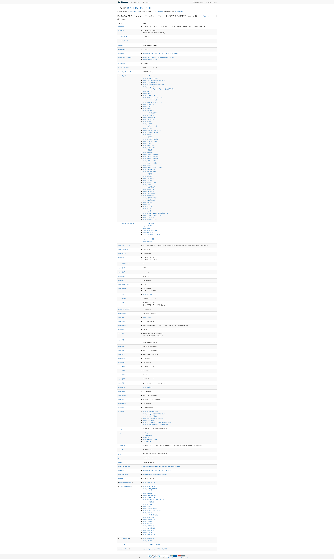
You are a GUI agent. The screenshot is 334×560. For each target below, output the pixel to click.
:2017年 (147, 202)
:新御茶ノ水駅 (149, 148)
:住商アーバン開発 (150, 126)
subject (121, 411)
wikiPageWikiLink (123, 76)
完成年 (121, 268)
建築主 (121, 294)
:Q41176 (147, 441)
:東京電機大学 (149, 169)
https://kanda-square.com (150, 59)
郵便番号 (122, 391)
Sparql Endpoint (212, 2)
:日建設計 (147, 150)
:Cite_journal (149, 224)
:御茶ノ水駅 (148, 145)
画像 (121, 340)
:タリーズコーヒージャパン (152, 102)
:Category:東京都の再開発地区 (153, 84)
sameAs (122, 545)
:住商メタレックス (150, 219)
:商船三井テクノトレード (152, 130)
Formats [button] (147, 2)
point (121, 429)
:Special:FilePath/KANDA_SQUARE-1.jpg (157, 470)
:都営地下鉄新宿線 (150, 198)
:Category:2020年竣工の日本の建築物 (155, 213)
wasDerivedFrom (124, 466)
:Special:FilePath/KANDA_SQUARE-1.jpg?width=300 (160, 53)
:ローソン (147, 108)
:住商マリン (148, 217)
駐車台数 (122, 403)
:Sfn (146, 228)
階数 (121, 399)
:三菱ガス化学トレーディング (153, 215)
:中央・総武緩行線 (150, 113)
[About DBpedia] (122, 2)
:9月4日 (147, 211)
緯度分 (121, 371)
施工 (121, 317)
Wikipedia (155, 558)
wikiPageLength (123, 68)
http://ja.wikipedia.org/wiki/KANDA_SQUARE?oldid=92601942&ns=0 (161, 466)
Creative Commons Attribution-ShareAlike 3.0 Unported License (181, 558)
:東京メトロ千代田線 (151, 156)
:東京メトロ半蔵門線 (151, 158)
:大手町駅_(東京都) (150, 132)
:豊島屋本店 (148, 189)
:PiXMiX (147, 491)
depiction (121, 470)
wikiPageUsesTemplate (126, 224)
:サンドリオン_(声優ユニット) (153, 500)
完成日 (121, 272)
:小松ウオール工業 (150, 141)
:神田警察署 (148, 178)
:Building (146, 437)
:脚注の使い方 (149, 232)
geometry (121, 454)
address (121, 30)
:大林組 (147, 135)
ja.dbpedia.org (179, 11)
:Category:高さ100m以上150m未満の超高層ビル (158, 89)
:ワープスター (149, 111)
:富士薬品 (147, 137)
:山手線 (147, 143)
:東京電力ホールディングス (152, 167)
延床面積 (122, 288)
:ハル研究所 (148, 104)
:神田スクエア (149, 482)
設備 (121, 383)
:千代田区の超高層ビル (151, 234)
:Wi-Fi (146, 93)
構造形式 (122, 325)
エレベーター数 (124, 245)
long (120, 462)
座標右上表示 (123, 284)
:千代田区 (147, 128)
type (120, 433)
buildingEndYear (123, 37)
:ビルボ (147, 106)
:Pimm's (147, 493)
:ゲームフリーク (149, 95)
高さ (121, 407)
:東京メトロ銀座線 (150, 163)
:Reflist (147, 226)
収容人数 (122, 253)
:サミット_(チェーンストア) (153, 98)
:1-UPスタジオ (149, 76)
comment (121, 446)
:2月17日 (147, 206)
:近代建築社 (148, 195)
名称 (121, 257)
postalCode (122, 49)
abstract (121, 26)
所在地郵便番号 (124, 309)
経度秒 (121, 366)
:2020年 (147, 204)
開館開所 (122, 395)
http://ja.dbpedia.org (157, 11)
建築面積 (122, 299)
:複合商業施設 (149, 187)
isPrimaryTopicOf (123, 474)
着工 (121, 346)
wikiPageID (122, 63)
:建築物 (147, 241)
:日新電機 (147, 152)
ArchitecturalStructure (134, 11)
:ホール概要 (148, 239)
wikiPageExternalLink (125, 57)
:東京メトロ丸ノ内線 (151, 154)
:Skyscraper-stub (150, 230)
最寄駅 (121, 321)
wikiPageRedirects (125, 482)
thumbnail (121, 53)
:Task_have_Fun (149, 495)
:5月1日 (147, 209)
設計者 (121, 387)
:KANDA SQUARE (151, 545)
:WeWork (147, 91)
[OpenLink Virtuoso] (152, 555)
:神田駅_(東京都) (149, 182)
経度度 (121, 362)
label (120, 450)
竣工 (121, 350)
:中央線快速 (148, 115)
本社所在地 (124, 538)
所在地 (121, 303)
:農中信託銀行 (149, 193)
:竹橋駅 (147, 185)
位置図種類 (123, 249)
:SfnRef (147, 237)
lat (119, 458)
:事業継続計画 (149, 117)
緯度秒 (121, 379)
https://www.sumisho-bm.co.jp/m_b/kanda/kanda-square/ (158, 57)
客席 (121, 280)
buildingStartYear (123, 41)
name (120, 45)
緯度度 (121, 375)
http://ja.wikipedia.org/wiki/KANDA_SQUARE (155, 474)
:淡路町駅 (147, 174)
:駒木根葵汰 (148, 530)
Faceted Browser (199, 2)
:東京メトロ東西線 (150, 161)
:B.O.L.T (147, 532)
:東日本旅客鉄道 (149, 172)
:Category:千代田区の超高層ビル (154, 80)
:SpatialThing (147, 435)
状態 (121, 329)
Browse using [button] (136, 2)
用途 (121, 333)
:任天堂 (147, 121)
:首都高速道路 (149, 200)
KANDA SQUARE (139, 8)
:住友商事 (147, 124)
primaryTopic (123, 549)
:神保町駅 (147, 176)
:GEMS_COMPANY (150, 489)
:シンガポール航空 (150, 100)
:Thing (145, 433)
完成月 (121, 276)
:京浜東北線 (148, 119)
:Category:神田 (149, 87)
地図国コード (123, 264)
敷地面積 (122, 313)
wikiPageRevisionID (124, 72)
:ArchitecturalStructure (150, 439)
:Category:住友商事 (150, 78)
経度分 (121, 358)
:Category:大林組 (150, 82)
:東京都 (147, 165)
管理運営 (122, 354)
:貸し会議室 (148, 191)
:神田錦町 (147, 180)
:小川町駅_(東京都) (150, 139)
